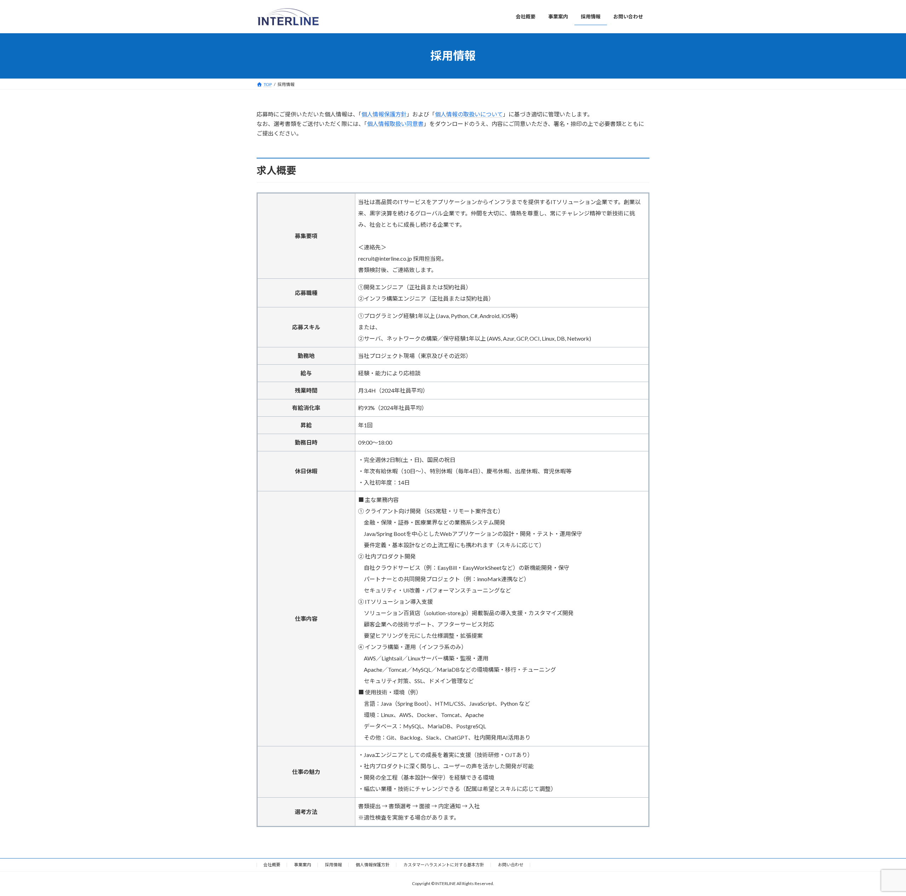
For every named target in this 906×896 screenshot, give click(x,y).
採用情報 (333, 864)
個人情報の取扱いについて (469, 114)
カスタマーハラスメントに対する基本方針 (443, 864)
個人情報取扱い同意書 (395, 123)
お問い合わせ (510, 864)
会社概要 (271, 864)
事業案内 (302, 864)
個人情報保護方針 (384, 114)
